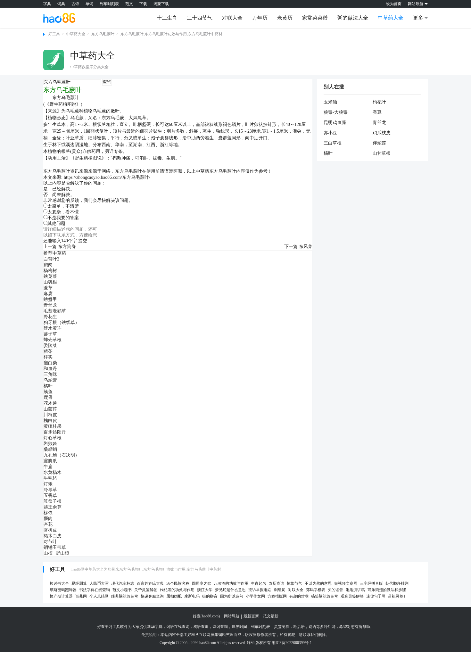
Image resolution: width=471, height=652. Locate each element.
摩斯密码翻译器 (63, 590)
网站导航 (231, 616)
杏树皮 (50, 530)
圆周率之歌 (201, 583)
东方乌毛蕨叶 (102, 34)
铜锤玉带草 (55, 547)
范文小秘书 (122, 590)
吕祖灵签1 (396, 596)
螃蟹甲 (50, 299)
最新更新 (251, 616)
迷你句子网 (375, 596)
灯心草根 (53, 437)
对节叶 (50, 541)
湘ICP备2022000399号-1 (292, 642)
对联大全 (232, 18)
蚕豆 (377, 112)
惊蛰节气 (294, 583)
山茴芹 (50, 409)
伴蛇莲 (379, 143)
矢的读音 (335, 590)
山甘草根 (382, 153)
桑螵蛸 (50, 449)
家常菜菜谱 (315, 18)
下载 (143, 4)
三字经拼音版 (371, 583)
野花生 (50, 316)
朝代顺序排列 (397, 583)
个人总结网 (99, 596)
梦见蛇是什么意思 (230, 590)
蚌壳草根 (53, 339)
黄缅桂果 (53, 426)
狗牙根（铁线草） (61, 322)
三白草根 (333, 143)
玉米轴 (330, 102)
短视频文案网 (345, 583)
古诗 (75, 4)
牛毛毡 (50, 478)
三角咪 (50, 374)
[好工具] (59, 17)
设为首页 (393, 4)
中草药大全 (390, 18)
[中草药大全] (53, 60)
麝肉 (48, 518)
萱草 (48, 287)
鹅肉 (48, 264)
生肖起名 (258, 583)
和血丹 (50, 368)
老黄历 (285, 18)
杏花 (48, 524)
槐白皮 (50, 420)
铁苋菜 (50, 276)
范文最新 (270, 616)
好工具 (54, 34)
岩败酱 (50, 443)
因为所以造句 (231, 596)
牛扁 (48, 466)
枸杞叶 (379, 102)
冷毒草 (50, 489)
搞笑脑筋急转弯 (324, 596)
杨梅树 (50, 270)
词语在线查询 (177, 626)
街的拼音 (210, 596)
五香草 (50, 495)
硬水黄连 (53, 328)
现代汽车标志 (122, 583)
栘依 (48, 512)
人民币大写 (99, 583)
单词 (89, 4)
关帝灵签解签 (145, 590)
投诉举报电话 (259, 590)
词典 (61, 4)
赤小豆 (330, 132)
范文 (129, 4)
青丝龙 (50, 305)
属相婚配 (174, 596)
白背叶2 (51, 259)
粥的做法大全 (352, 18)
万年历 (260, 18)
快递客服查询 (152, 596)
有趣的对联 (299, 596)
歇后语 (299, 626)
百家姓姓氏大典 (150, 583)
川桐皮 (50, 414)
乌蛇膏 (50, 380)
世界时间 (239, 626)
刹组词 (279, 590)
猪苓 (48, 351)
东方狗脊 (67, 246)
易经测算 (79, 583)
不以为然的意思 (318, 583)
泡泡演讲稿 (355, 590)
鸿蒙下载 (161, 4)
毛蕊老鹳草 (55, 311)
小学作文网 (255, 596)
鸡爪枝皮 (382, 132)
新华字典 (154, 626)
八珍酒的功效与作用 (231, 583)
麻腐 (48, 293)
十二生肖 (167, 18)
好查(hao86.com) (206, 616)
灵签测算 (281, 626)
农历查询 (276, 583)
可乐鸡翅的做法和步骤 (387, 590)
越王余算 (53, 507)
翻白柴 (50, 362)
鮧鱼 (48, 391)
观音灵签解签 (352, 596)
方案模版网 (277, 596)
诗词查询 (220, 626)
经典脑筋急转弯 (124, 596)
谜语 (312, 626)
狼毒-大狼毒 (336, 112)
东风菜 (305, 246)
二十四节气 (199, 18)
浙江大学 (204, 590)
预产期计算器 (61, 596)
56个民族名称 (177, 583)
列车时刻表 (109, 4)
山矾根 (50, 282)
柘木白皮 (53, 535)
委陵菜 (50, 345)
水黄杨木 (53, 472)
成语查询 (201, 626)
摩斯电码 (192, 596)
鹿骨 (48, 397)
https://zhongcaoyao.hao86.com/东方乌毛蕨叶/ (107, 177)
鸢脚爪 (50, 460)
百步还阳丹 (55, 432)
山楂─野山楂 (56, 553)
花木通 (50, 403)
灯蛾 (48, 484)
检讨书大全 (59, 583)
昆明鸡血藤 (335, 122)
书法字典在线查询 (94, 590)
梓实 (48, 357)
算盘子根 (53, 501)
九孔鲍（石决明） (61, 455)
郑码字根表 (315, 590)
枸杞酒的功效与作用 (177, 590)
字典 (47, 4)
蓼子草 (50, 334)
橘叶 (48, 386)
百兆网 (81, 596)
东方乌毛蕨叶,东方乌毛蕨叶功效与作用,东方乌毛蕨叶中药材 (171, 34)
